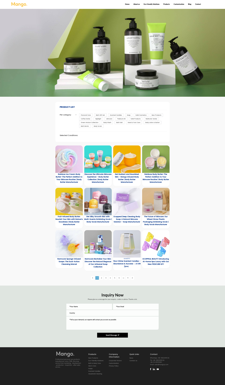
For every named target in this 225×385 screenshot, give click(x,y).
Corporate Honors (115, 361)
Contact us (133, 361)
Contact (198, 4)
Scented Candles (94, 371)
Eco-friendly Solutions (151, 4)
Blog (189, 4)
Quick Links (134, 354)
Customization (179, 4)
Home (127, 4)
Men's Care (92, 366)
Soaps (90, 369)
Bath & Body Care (94, 363)
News (131, 358)
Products (166, 4)
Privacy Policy (113, 366)
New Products (93, 358)
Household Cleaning (95, 374)
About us (136, 4)
